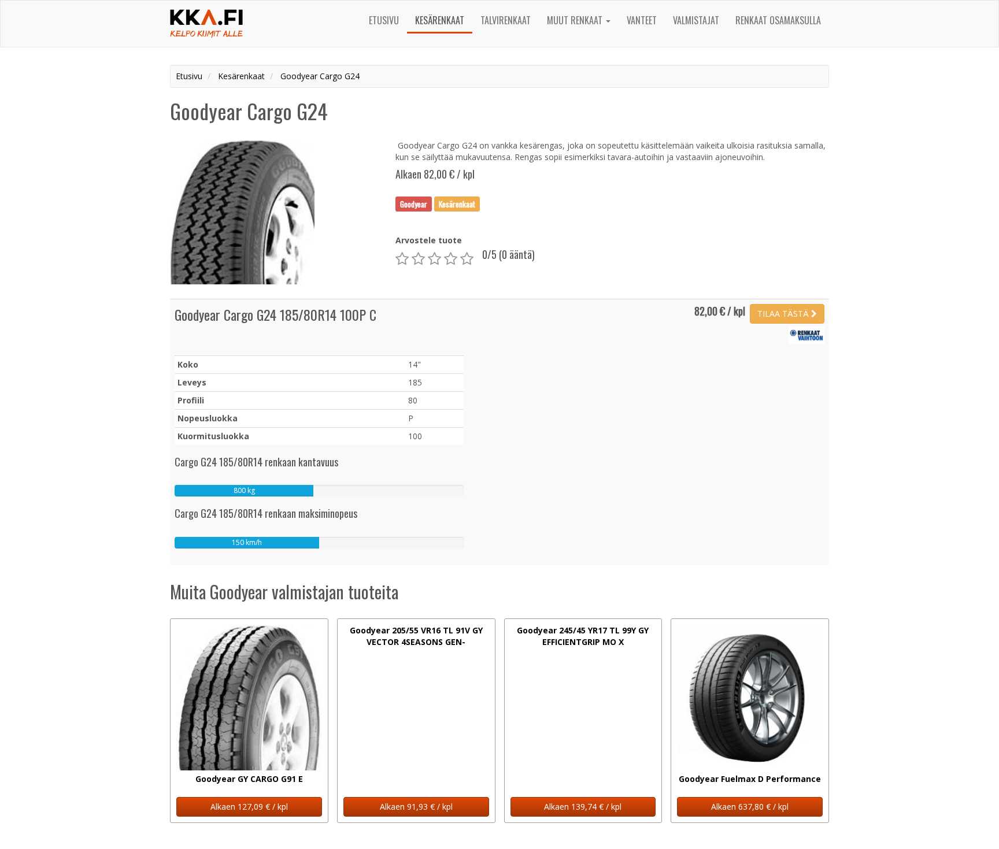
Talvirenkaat (505, 20)
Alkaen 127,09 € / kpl (249, 806)
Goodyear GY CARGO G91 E (249, 778)
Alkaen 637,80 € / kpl (750, 806)
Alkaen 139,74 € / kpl (582, 806)
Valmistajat (696, 20)
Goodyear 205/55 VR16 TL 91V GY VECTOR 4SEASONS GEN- (416, 636)
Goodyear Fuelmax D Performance (750, 778)
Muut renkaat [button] (576, 20)
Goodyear (413, 203)
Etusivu (384, 20)
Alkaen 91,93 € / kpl (416, 806)
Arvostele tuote (428, 240)
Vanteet (642, 20)
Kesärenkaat (439, 20)
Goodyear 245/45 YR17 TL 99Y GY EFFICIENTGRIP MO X (583, 636)
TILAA (783, 313)
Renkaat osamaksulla (778, 20)
